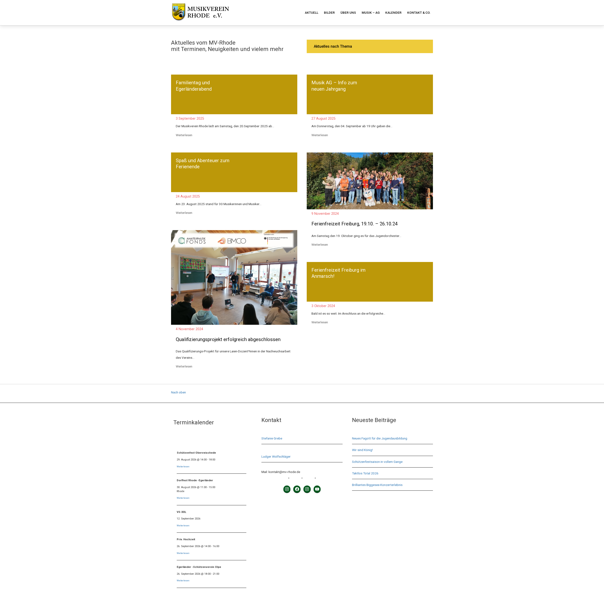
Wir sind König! (362, 450)
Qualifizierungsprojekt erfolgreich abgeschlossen (228, 339)
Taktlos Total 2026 (365, 473)
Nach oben (178, 392)
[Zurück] (181, 440)
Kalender (393, 12)
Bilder (329, 12)
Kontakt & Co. (419, 12)
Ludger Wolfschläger (276, 456)
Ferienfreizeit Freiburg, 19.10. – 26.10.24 (354, 224)
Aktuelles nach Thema (333, 46)
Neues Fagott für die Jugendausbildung (379, 438)
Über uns (348, 12)
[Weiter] (242, 440)
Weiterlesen (184, 135)
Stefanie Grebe (271, 438)
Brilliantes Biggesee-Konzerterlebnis (377, 485)
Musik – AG (371, 12)
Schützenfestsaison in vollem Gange (377, 462)
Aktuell (311, 12)
